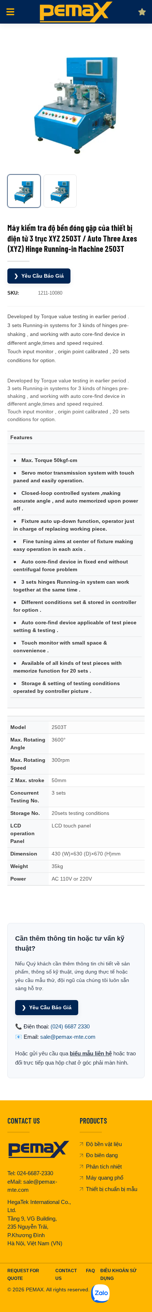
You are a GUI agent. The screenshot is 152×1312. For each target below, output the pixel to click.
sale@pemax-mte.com (68, 1037)
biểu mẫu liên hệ (91, 1053)
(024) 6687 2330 (70, 1026)
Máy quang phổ (104, 1177)
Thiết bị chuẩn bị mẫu (111, 1189)
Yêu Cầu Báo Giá (39, 276)
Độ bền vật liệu (104, 1144)
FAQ (90, 1270)
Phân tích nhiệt (104, 1166)
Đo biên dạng (102, 1155)
